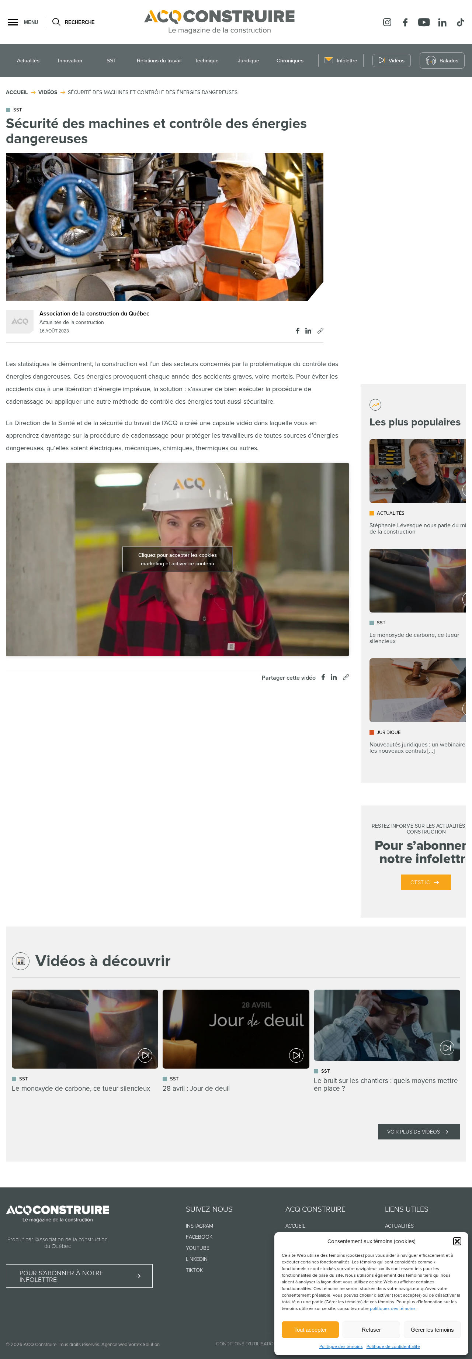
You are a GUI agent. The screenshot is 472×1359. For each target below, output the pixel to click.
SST (112, 60)
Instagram (199, 1226)
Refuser (371, 1330)
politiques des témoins (393, 1308)
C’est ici (420, 882)
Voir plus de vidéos (413, 1132)
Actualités (28, 60)
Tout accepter (310, 1330)
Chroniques (290, 60)
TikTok (194, 1270)
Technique (207, 60)
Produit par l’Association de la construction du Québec (57, 1242)
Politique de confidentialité (393, 1346)
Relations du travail (159, 60)
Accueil (295, 1226)
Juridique (248, 60)
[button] (457, 1241)
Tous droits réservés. (79, 1345)
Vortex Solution (144, 1345)
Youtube (197, 1248)
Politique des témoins (341, 1346)
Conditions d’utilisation (246, 1344)
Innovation (70, 60)
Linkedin (197, 1259)
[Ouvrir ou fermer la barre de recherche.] (56, 22)
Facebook (199, 1237)
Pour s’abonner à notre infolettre (61, 1276)
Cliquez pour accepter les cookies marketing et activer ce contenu (177, 559)
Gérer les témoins (432, 1330)
